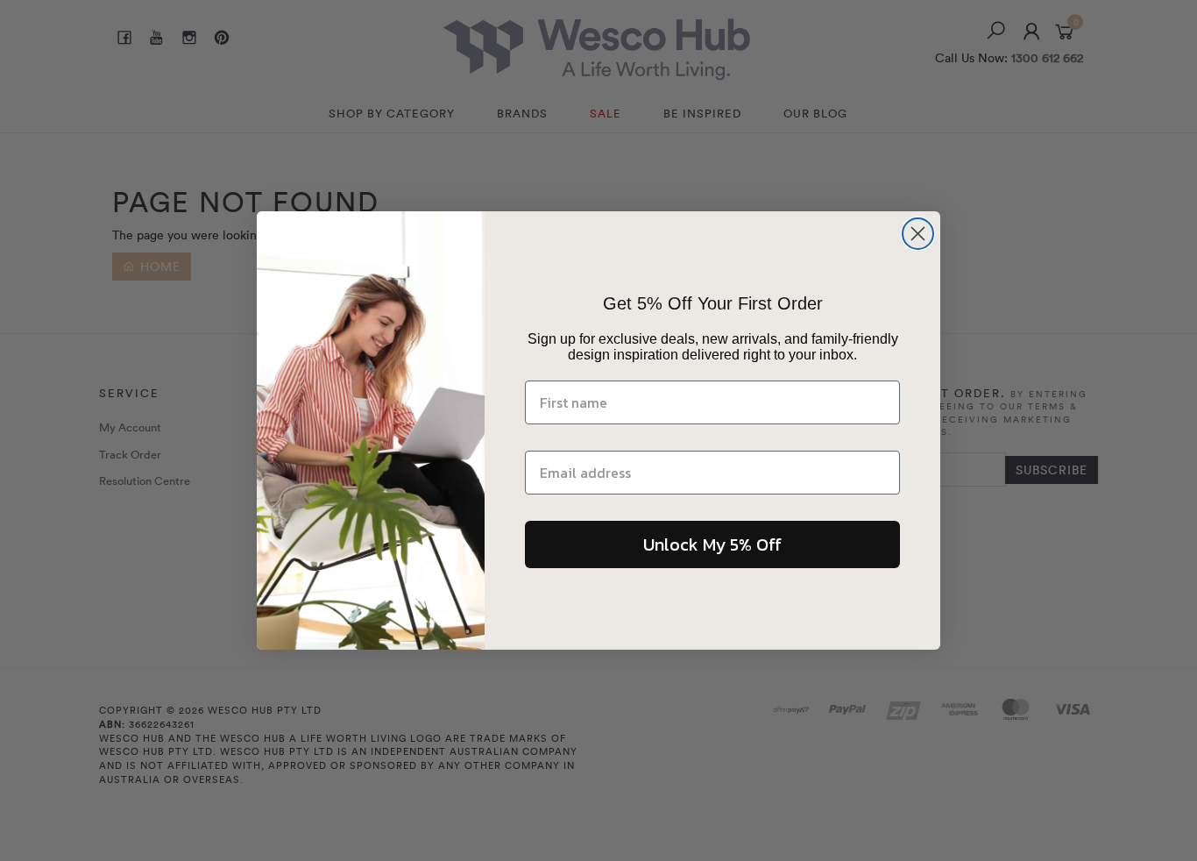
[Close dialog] (918, 233)
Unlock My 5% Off (712, 544)
